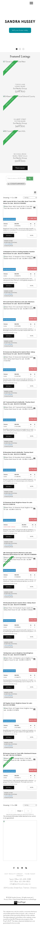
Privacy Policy (8, 899)
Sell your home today (20, 30)
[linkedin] (18, 868)
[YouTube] (22, 868)
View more (20, 168)
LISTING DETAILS (8, 235)
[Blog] (26, 868)
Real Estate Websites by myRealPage (24, 899)
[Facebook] (14, 868)
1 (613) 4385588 (8, 244)
